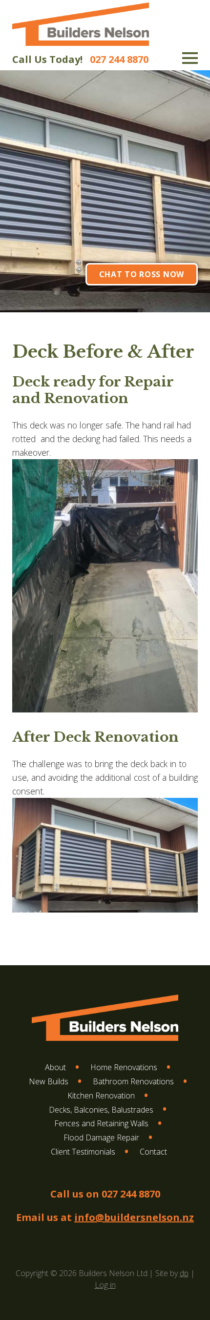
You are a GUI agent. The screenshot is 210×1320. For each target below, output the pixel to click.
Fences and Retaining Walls (101, 1123)
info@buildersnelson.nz (134, 1217)
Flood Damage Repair (101, 1137)
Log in (105, 1284)
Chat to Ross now (141, 274)
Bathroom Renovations (133, 1081)
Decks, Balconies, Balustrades (101, 1109)
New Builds (48, 1081)
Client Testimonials (83, 1151)
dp (184, 1273)
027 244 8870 (119, 59)
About (55, 1067)
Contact (153, 1151)
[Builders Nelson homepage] (80, 45)
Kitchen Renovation (101, 1095)
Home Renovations (123, 1067)
